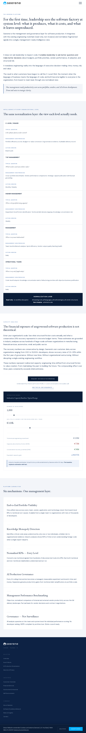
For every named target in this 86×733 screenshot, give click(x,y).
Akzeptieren (75, 729)
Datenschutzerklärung (21, 730)
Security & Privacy (8, 670)
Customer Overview (9, 682)
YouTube (12, 648)
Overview (6, 658)
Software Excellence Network (12, 709)
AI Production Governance (11, 666)
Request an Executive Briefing (43, 379)
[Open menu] (80, 3)
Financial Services (8, 686)
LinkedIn (5, 648)
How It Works (7, 662)
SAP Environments (8, 693)
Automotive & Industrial (10, 689)
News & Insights (8, 713)
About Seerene (7, 705)
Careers (5, 716)
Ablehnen (62, 729)
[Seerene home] (12, 3)
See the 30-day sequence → (43, 387)
